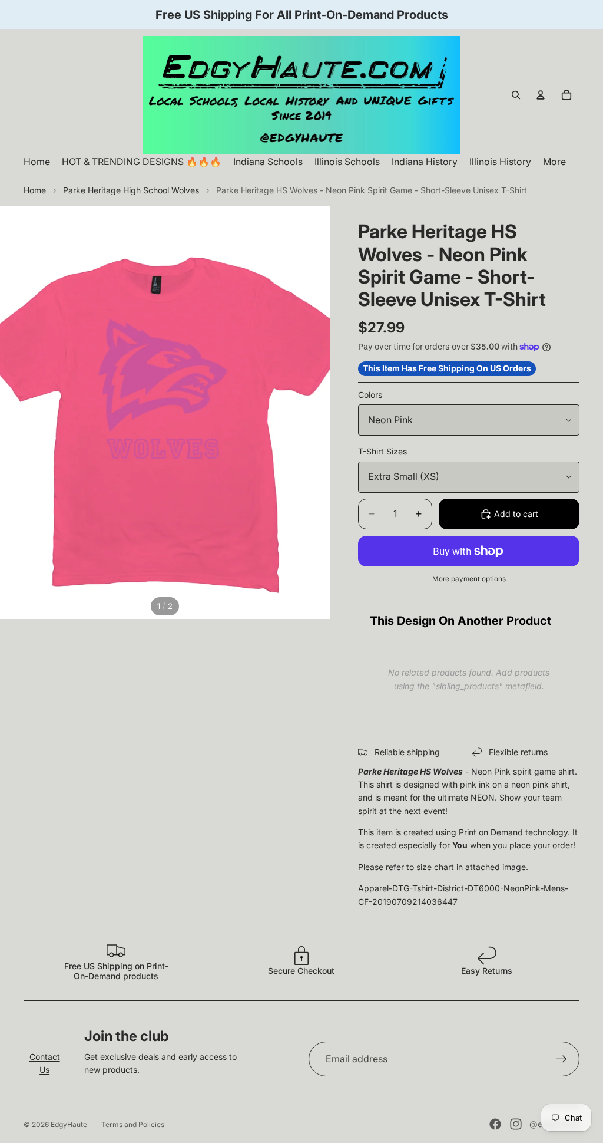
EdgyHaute (69, 1124)
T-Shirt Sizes (382, 451)
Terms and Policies (132, 1124)
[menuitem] (554, 161)
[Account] (541, 95)
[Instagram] (516, 1124)
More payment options (469, 579)
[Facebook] (495, 1124)
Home (35, 190)
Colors (370, 395)
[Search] (516, 95)
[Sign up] (561, 1059)
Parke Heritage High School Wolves (131, 190)
